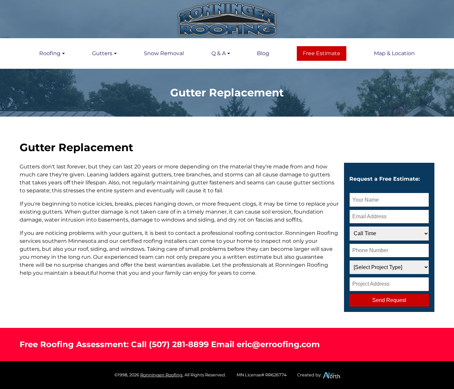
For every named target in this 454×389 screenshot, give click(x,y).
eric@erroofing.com (278, 344)
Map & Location (394, 53)
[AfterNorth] (331, 374)
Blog (263, 53)
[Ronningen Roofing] (227, 19)
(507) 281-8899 (179, 344)
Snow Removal (164, 53)
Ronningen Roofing (161, 374)
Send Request (389, 300)
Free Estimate (321, 53)
